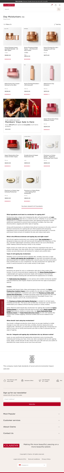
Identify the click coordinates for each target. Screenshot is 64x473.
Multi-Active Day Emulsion (17, 279)
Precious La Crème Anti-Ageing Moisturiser (23, 301)
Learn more (6, 368)
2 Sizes (26, 52)
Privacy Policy (46, 465)
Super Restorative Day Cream (29, 312)
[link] (22, 115)
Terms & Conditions (34, 465)
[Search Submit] (59, 9)
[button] (6, 19)
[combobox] (32, 471)
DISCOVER (7, 129)
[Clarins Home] (9, 5)
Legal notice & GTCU (20, 465)
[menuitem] (52, 5)
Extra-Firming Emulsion (47, 272)
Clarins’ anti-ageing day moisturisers (22, 258)
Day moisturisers (44, 239)
